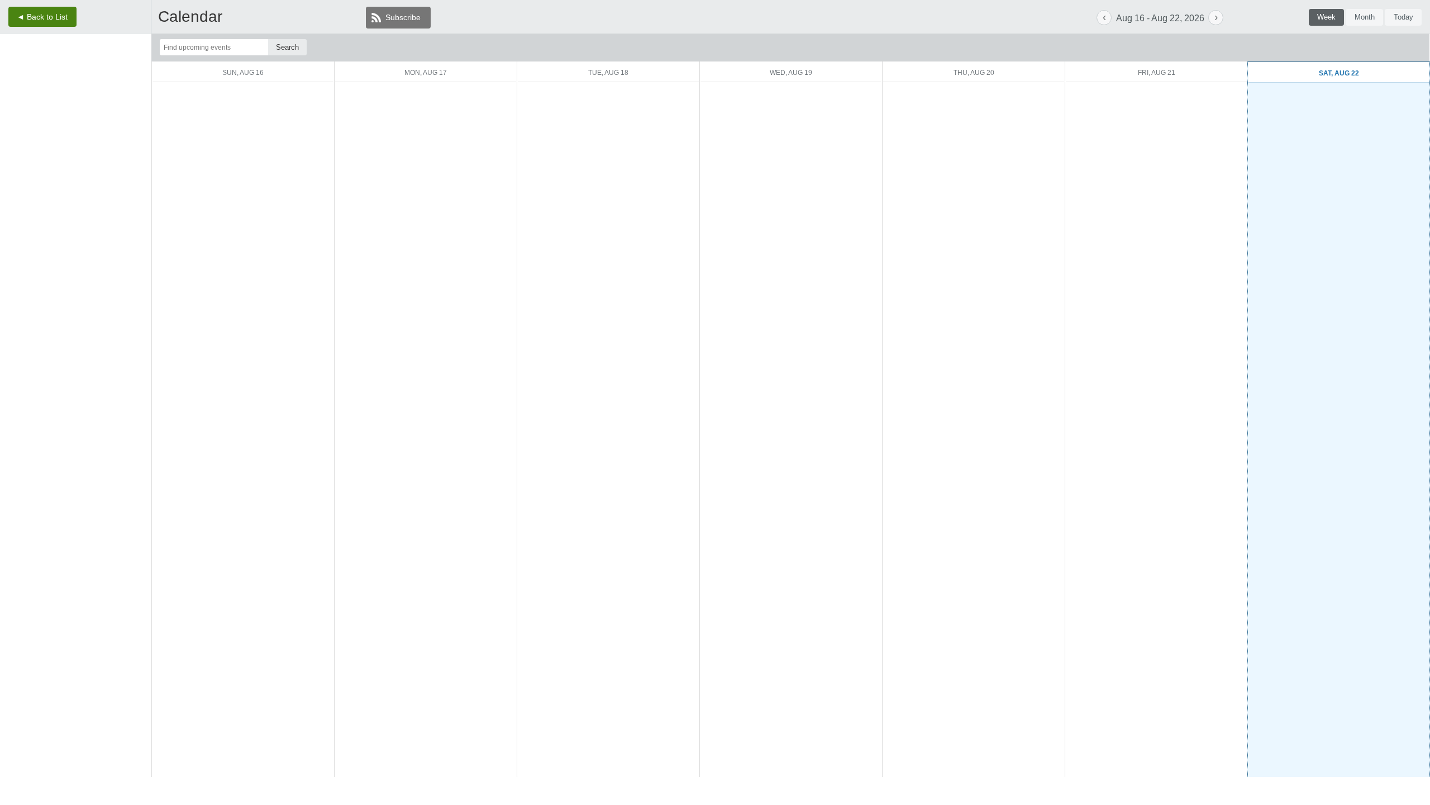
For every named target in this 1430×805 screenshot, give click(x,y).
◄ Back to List (42, 16)
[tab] (1327, 17)
